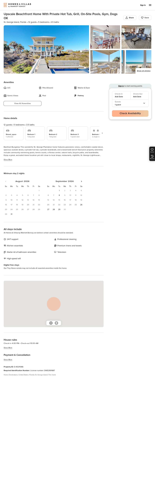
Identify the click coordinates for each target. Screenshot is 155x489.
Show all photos (144, 71)
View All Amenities (22, 103)
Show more (8, 160)
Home (6, 375)
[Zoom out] (56, 323)
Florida (31, 375)
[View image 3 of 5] (136, 37)
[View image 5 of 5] (136, 62)
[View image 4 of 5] (105, 62)
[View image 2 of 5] (105, 37)
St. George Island (41, 375)
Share (131, 18)
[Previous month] (6, 181)
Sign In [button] (143, 5)
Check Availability (130, 113)
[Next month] (81, 181)
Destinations (13, 375)
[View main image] (46, 49)
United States (23, 375)
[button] (11, 214)
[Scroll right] (102, 133)
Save (147, 18)
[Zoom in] (51, 323)
